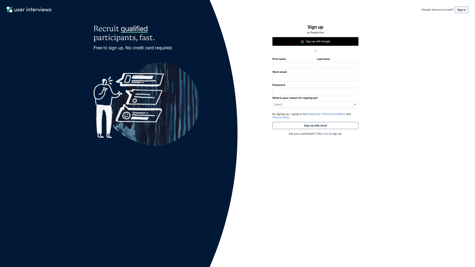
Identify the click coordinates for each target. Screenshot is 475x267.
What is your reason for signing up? (295, 97)
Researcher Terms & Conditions (326, 114)
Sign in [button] (461, 9)
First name (279, 58)
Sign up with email (315, 125)
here (325, 133)
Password (278, 84)
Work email (279, 71)
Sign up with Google (318, 41)
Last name (323, 58)
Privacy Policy (280, 117)
